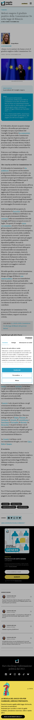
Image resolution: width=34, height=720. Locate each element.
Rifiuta (17, 380)
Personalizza (16, 375)
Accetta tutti (17, 370)
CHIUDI (31, 688)
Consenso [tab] (5, 342)
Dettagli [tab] (13, 342)
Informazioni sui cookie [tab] (25, 342)
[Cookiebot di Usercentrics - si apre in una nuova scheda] (25, 338)
